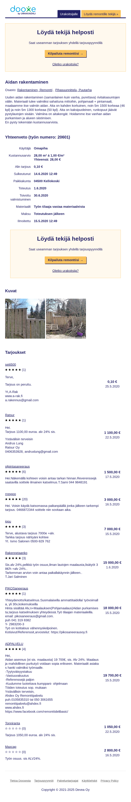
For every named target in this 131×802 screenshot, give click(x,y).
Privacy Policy (110, 780)
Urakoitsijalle (69, 14)
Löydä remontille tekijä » (101, 14)
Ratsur (10, 415)
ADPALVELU (14, 644)
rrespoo (10, 494)
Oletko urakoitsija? (65, 64)
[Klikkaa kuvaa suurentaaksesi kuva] (25, 337)
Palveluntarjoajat (67, 780)
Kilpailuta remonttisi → (65, 53)
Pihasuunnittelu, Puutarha (73, 90)
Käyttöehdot (89, 780)
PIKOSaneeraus (16, 588)
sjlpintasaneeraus (17, 466)
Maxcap (10, 746)
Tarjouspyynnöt (44, 780)
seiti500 (10, 364)
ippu (8, 521)
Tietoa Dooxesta (20, 780)
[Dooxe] (23, 14)
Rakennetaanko (16, 553)
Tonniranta (12, 723)
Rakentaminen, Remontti (34, 90)
